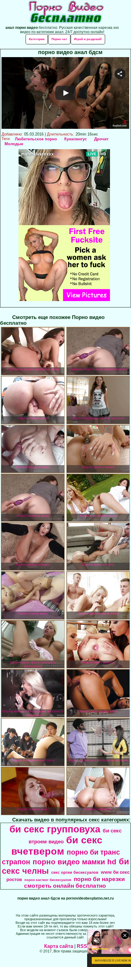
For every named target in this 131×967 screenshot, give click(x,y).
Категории (36, 39)
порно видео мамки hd (74, 862)
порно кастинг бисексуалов (47, 880)
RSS (82, 946)
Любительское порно (36, 139)
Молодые (14, 144)
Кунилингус (75, 139)
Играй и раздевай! (88, 39)
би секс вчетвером (57, 846)
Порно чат (59, 39)
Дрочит (101, 139)
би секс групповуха (54, 829)
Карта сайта (58, 946)
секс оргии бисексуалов (74, 872)
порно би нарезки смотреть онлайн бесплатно (74, 882)
